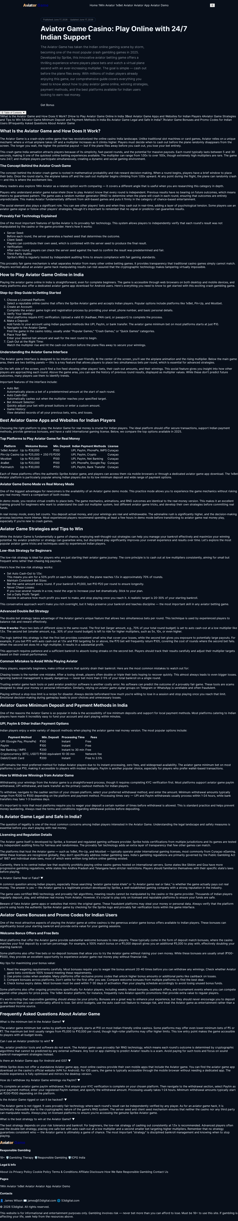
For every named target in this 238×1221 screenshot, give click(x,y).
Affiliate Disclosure (91, 1172)
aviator (22, 540)
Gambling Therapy (19, 1157)
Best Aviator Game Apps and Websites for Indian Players (163, 116)
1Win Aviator (106, 5)
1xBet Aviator (124, 5)
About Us (6, 1172)
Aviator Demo (160, 5)
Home (94, 5)
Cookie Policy (42, 1172)
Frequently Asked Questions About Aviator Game (41, 123)
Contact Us (160, 1172)
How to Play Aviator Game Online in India (96, 116)
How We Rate (113, 1172)
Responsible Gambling (50, 1157)
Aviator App (142, 5)
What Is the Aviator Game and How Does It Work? (33, 116)
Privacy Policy (22, 1172)
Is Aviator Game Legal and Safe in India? (134, 119)
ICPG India (76, 1157)
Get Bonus (47, 105)
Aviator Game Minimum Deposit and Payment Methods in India (64, 119)
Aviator (76, 263)
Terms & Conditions (65, 1172)
